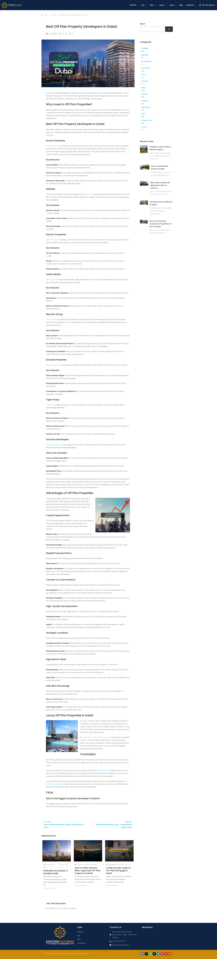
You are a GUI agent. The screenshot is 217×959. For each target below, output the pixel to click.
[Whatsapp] (150, 953)
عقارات (144, 127)
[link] (144, 149)
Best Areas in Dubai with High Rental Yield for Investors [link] (160, 185)
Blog (181, 5)
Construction (146, 61)
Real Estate (146, 107)
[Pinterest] (166, 953)
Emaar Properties (52, 146)
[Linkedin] (158, 953)
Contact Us (190, 5)
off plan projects (103, 770)
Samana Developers (53, 445)
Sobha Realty (50, 280)
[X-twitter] (146, 953)
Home (46, 15)
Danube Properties (53, 365)
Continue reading (48, 888)
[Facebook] (142, 953)
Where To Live (147, 120)
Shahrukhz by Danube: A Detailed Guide (55, 872)
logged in (58, 908)
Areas (172, 5)
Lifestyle (145, 81)
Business (145, 55)
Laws (143, 74)
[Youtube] (170, 953)
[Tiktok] (154, 953)
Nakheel (88, 194)
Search (142, 24)
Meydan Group (51, 319)
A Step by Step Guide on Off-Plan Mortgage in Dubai (118, 870)
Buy (143, 5)
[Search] (169, 29)
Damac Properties (52, 240)
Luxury (161, 5)
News (63, 864)
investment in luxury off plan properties (97, 737)
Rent (151, 5)
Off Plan (53, 15)
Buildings (145, 48)
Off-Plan (133, 5)
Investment (146, 68)
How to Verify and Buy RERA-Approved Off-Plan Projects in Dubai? (87, 870)
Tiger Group (50, 405)
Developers (81, 943)
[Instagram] (162, 953)
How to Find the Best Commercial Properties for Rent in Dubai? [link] (160, 224)
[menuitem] (207, 5)
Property (145, 101)
